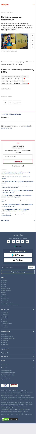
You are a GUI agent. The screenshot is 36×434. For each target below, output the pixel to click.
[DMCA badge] (18, 419)
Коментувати (17, 102)
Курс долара (4, 282)
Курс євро (3, 284)
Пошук (31, 267)
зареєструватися (6, 128)
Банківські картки (5, 288)
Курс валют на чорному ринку (8, 338)
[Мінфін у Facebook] (8, 241)
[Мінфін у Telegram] (13, 241)
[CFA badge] (22, 385)
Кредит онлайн (5, 300)
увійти (27, 126)
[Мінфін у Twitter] (18, 241)
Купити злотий (4, 344)
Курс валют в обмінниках (7, 336)
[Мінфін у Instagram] (22, 241)
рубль (3, 83)
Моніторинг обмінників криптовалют (10, 305)
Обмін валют (4, 334)
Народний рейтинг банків (7, 303)
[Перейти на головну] (4, 5)
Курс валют (4, 280)
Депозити (3, 294)
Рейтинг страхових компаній (8, 374)
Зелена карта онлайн (6, 370)
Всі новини (5, 220)
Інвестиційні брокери (6, 290)
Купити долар (4, 340)
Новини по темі (18, 166)
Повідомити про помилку (18, 272)
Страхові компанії (5, 379)
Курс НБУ (3, 286)
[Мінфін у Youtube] (27, 241)
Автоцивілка (4, 376)
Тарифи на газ (4, 296)
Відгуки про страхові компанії (8, 372)
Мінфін (10, 96)
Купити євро (4, 342)
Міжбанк (3, 292)
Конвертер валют (5, 298)
